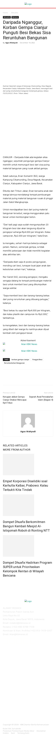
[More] (32, 49)
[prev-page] (3, 581)
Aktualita (14, 12)
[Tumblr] (25, 641)
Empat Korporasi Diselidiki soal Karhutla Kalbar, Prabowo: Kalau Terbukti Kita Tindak (25, 485)
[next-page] (5, 581)
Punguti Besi (37, 359)
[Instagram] (12, 641)
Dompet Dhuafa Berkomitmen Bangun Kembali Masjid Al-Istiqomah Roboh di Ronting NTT (26, 526)
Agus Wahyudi (11, 43)
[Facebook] (6, 49)
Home (5, 12)
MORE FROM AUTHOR (16, 449)
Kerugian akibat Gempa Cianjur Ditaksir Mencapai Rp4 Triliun (14, 400)
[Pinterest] (19, 49)
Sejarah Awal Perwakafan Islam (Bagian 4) (41, 398)
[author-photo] (28, 427)
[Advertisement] (28, 126)
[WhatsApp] (25, 49)
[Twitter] (12, 49)
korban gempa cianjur (20, 359)
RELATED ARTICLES (15, 445)
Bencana (15, 17)
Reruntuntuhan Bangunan (14, 363)
